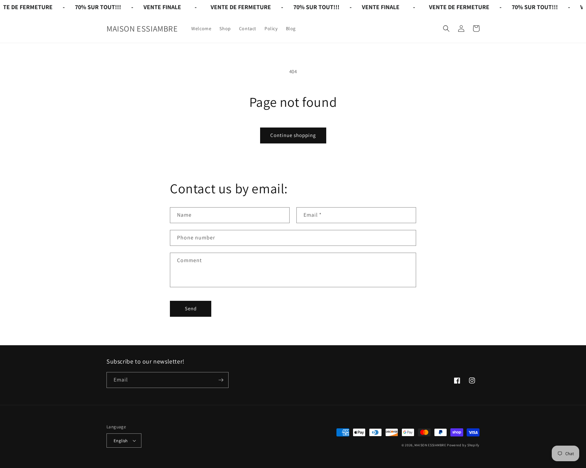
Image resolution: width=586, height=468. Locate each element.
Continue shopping (293, 135)
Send (191, 308)
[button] (446, 28)
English (121, 441)
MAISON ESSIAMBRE (430, 445)
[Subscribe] (220, 380)
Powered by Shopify (463, 445)
